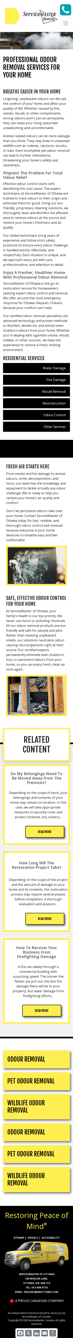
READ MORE (45, 832)
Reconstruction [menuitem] (54, 403)
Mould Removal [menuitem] (54, 391)
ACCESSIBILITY (51, 1237)
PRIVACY (33, 1237)
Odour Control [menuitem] (55, 415)
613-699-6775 (39, 1287)
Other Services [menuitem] (55, 426)
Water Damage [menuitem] (54, 368)
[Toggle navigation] (65, 23)
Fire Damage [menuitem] (56, 380)
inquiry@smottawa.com (41, 1292)
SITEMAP (19, 1237)
